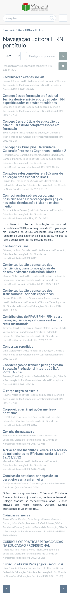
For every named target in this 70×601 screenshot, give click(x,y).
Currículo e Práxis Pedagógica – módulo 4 (33, 564)
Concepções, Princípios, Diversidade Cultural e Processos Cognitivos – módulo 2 (34, 149)
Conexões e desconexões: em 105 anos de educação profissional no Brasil (33, 175)
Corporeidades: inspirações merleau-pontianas (29, 411)
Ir (63, 56)
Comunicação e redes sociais (23, 77)
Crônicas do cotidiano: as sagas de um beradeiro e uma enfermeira (30, 477)
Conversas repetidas (18, 346)
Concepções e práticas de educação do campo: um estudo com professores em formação (31, 125)
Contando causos (16, 246)
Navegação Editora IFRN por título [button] (22, 30)
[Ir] (52, 18)
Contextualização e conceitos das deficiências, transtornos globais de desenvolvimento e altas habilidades (29, 268)
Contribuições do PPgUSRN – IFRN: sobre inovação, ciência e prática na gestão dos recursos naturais (32, 320)
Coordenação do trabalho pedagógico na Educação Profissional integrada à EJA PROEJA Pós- (33, 368)
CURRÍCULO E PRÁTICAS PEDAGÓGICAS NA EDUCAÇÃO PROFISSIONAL (33, 543)
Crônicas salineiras (16, 515)
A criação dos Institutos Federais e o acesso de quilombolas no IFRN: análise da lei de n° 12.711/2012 (35, 453)
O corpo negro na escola (20, 391)
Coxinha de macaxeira (18, 432)
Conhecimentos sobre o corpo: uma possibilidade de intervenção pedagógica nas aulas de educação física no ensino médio (33, 200)
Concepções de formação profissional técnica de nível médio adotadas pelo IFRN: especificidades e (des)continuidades (34, 99)
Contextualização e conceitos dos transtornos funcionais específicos (28, 292)
